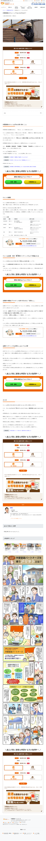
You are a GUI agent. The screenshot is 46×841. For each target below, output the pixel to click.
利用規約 (10, 822)
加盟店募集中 (38, 0)
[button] (3, 547)
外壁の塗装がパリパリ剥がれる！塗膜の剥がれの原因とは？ (20, 430)
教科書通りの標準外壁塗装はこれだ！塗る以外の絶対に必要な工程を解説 (23, 166)
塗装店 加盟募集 (23, 822)
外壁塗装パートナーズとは (29, 0)
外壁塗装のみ (32, 182)
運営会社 (43, 0)
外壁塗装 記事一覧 (10, 10)
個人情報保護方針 (16, 822)
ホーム (4, 10)
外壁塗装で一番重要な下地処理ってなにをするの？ (19, 157)
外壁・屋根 (13, 182)
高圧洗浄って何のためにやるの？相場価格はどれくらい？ (20, 160)
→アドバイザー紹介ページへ (16, 518)
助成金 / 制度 (29, 7)
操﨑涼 (11, 507)
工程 (14, 15)
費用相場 (16, 7)
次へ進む (23, 78)
